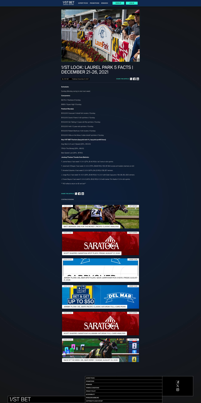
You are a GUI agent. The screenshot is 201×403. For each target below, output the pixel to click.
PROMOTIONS (94, 3)
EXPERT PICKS (83, 3)
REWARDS (104, 3)
